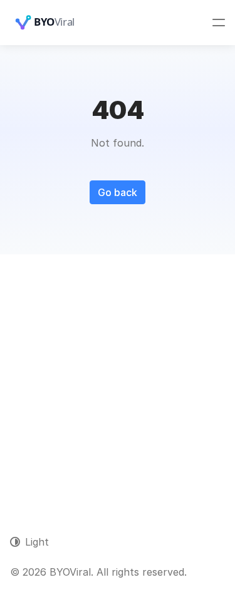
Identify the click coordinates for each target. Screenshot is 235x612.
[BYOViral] (60, 22)
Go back (117, 192)
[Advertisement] (117, 378)
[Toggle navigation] (218, 22)
